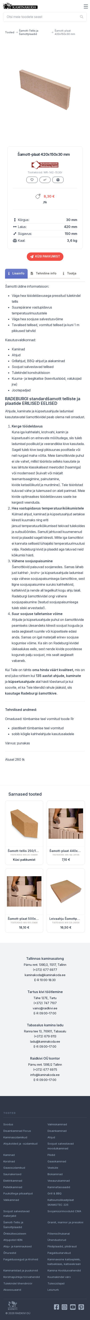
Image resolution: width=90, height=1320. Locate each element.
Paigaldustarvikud (59, 1252)
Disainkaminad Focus (17, 1130)
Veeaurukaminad (59, 1180)
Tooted (9, 32)
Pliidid (51, 1155)
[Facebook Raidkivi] (56, 1307)
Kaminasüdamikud (15, 1137)
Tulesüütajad (56, 1283)
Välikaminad (11, 1200)
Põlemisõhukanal (59, 1233)
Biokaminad (55, 1174)
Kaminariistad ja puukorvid (20, 1270)
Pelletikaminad (12, 1187)
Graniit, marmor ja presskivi (65, 1222)
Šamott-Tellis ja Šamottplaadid (28, 32)
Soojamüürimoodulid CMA (64, 1211)
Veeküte (53, 1167)
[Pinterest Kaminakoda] (81, 1307)
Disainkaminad (57, 1130)
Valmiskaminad (57, 1124)
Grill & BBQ (55, 1193)
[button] (86, 6)
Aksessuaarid (12, 1289)
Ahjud (51, 1137)
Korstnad (9, 1161)
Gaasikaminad (57, 1161)
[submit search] (82, 17)
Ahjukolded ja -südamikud (20, 1143)
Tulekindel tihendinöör (17, 1283)
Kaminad (9, 1155)
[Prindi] (58, 180)
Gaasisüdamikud (14, 1167)
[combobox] (45, 17)
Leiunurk (53, 1289)
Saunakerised (12, 1174)
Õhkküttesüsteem (14, 1233)
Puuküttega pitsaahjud (18, 1193)
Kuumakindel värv (59, 1277)
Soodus (8, 1124)
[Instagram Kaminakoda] (64, 1307)
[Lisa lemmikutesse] (32, 180)
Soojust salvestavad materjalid (16, 1213)
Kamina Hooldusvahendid (64, 1270)
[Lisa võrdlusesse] (45, 180)
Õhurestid (9, 1252)
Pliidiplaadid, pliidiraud (62, 1246)
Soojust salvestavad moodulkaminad (61, 1146)
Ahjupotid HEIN (12, 1240)
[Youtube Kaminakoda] (73, 1307)
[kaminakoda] (20, 5)
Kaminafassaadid (59, 1187)
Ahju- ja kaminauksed (17, 1246)
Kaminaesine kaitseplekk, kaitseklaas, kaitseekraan (64, 1262)
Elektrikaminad (12, 1180)
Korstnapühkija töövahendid (21, 1277)
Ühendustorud (57, 1240)
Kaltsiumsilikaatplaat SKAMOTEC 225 (61, 1202)
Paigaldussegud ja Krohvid (20, 1259)
